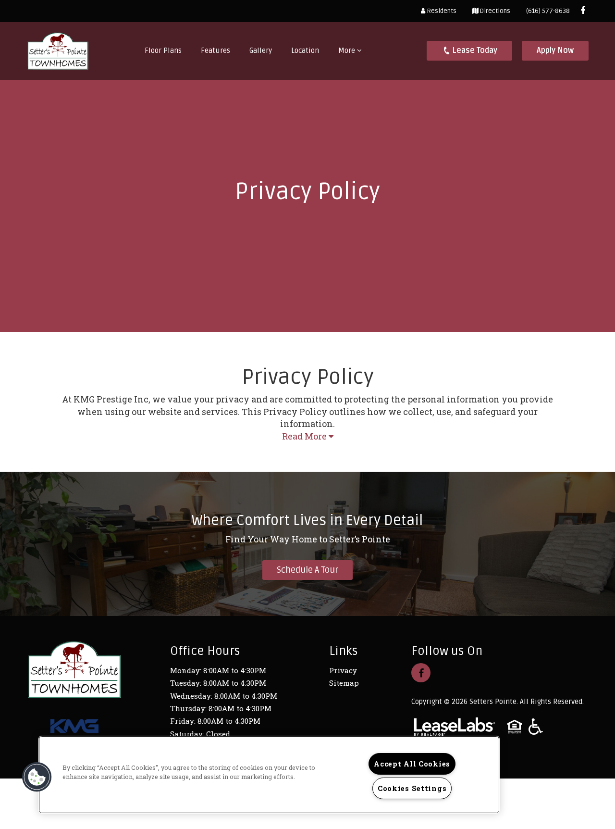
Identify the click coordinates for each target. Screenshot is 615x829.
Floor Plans (163, 50)
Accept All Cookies (412, 763)
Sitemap (344, 683)
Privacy (343, 670)
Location (305, 50)
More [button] (347, 50)
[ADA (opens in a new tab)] (536, 728)
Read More (305, 436)
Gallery (260, 50)
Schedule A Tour (307, 570)
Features (215, 50)
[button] (582, 10)
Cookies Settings (412, 788)
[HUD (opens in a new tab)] (514, 728)
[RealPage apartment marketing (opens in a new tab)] (454, 727)
